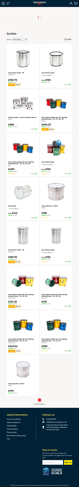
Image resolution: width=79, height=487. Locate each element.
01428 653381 (51, 419)
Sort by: (9, 39)
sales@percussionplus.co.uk (56, 422)
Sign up (68, 462)
